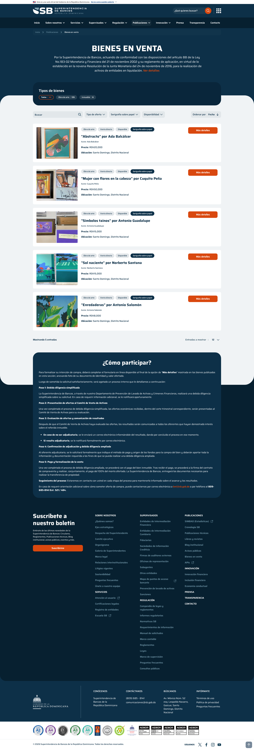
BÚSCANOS (170, 691)
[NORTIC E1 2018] (63, 730)
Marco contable (148, 639)
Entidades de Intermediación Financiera (155, 523)
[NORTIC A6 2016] (87, 730)
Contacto (215, 23)
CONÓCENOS (100, 691)
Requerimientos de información (156, 627)
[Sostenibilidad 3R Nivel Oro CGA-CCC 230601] (120, 734)
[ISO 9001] (144, 734)
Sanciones (145, 594)
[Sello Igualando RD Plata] (107, 735)
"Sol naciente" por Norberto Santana (111, 262)
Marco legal (101, 556)
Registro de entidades (107, 609)
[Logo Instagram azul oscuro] (213, 744)
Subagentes (146, 567)
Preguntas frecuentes (106, 580)
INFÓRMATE (203, 691)
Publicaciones (52, 32)
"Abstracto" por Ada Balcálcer (106, 136)
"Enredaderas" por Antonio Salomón (111, 305)
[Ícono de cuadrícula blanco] (218, 10)
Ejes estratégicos (104, 527)
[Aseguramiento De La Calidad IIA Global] (97, 735)
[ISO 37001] (181, 734)
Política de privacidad (207, 702)
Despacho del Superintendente (111, 533)
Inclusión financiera (195, 580)
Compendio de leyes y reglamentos (152, 607)
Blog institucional (194, 545)
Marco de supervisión (151, 657)
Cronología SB (192, 527)
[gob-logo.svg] (50, 702)
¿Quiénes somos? (104, 521)
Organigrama (102, 545)
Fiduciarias (145, 540)
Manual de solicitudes (151, 633)
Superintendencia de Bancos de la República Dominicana (67, 744)
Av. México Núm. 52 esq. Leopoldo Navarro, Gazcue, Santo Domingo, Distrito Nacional (176, 705)
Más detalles (203, 130)
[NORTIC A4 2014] (50, 730)
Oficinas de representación (154, 561)
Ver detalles (151, 70)
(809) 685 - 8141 (135, 698)
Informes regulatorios (151, 615)
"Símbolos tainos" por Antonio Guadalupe (115, 220)
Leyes (143, 651)
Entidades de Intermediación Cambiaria (155, 532)
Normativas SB (148, 621)
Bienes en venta (71, 32)
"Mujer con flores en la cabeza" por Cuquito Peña (121, 178)
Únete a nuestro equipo (107, 586)
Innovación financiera (196, 574)
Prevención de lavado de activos (157, 588)
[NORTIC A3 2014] (75, 730)
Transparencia (197, 23)
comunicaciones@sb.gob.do (141, 702)
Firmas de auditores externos (155, 555)
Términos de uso (205, 698)
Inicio (37, 23)
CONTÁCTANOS (134, 691)
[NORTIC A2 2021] (38, 730)
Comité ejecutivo (104, 539)
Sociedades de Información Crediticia (154, 547)
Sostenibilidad (102, 574)
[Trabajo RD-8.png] (132, 735)
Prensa (180, 23)
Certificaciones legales (107, 604)
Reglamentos (147, 645)
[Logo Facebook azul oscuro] (206, 744)
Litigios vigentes (104, 568)
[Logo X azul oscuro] (200, 744)
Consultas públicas (150, 668)
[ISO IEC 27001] (169, 734)
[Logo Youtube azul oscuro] (219, 744)
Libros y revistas (194, 539)
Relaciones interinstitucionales (111, 562)
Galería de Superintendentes (110, 551)
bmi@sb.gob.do (181, 486)
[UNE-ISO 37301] (193, 734)
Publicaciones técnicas (196, 533)
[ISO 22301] (156, 734)
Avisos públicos (193, 551)
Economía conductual (196, 586)
